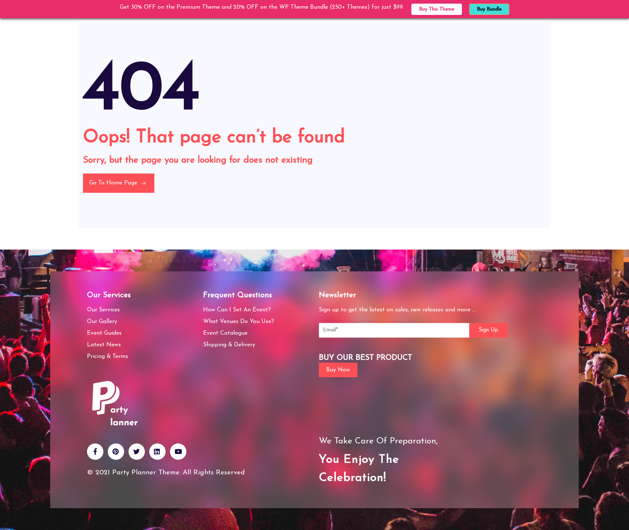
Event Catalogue (225, 333)
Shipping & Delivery (229, 345)
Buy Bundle (489, 9)
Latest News (104, 345)
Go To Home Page (114, 183)
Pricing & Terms (107, 356)
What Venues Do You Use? (238, 321)
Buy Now (338, 370)
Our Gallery (102, 321)
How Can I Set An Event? (237, 310)
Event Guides (104, 333)
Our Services (103, 310)
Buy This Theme (436, 9)
